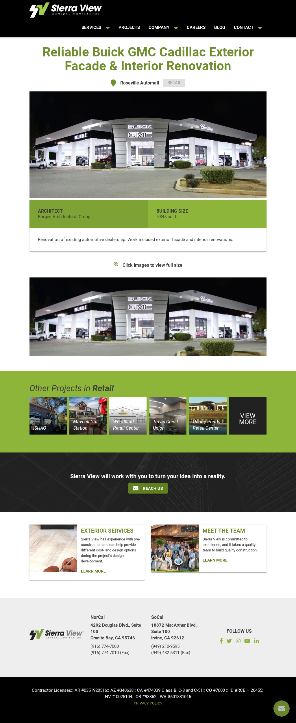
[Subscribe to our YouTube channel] (247, 641)
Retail (174, 82)
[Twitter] (229, 641)
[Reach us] (281, 708)
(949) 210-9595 (165, 646)
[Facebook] (220, 641)
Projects (129, 27)
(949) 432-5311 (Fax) (170, 652)
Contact (244, 27)
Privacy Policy (148, 703)
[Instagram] (238, 641)
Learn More (93, 571)
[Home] (65, 9)
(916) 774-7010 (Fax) (110, 652)
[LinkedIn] (257, 641)
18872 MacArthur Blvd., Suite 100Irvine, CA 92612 (174, 632)
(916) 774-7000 (104, 646)
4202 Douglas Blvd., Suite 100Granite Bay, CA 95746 (115, 632)
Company (159, 27)
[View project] (48, 416)
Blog (219, 27)
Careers (196, 27)
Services (91, 27)
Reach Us (153, 488)
